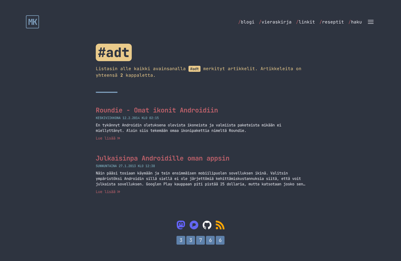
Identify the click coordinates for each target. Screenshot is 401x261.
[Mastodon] (180, 225)
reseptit (331, 22)
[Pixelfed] (194, 225)
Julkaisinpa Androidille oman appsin (162, 158)
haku (355, 22)
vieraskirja (275, 22)
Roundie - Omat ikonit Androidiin (157, 110)
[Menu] (370, 21)
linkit (305, 22)
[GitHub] (207, 225)
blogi (246, 22)
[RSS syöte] (220, 225)
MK (32, 21)
